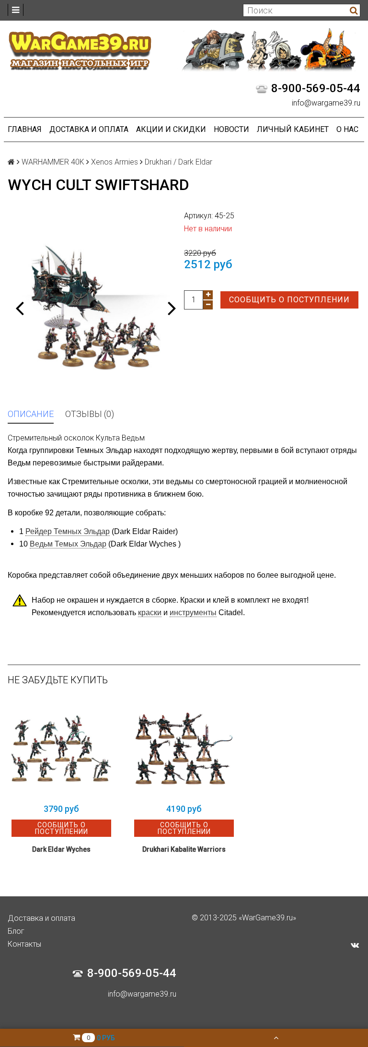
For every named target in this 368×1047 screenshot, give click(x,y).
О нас (347, 129)
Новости (231, 129)
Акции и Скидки (171, 129)
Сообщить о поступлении (289, 299)
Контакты (24, 944)
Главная (25, 129)
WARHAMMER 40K (53, 162)
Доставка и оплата (88, 129)
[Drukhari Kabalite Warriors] (184, 748)
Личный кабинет (293, 129)
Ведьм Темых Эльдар (68, 544)
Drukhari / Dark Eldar (178, 162)
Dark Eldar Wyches (61, 849)
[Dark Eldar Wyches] (61, 748)
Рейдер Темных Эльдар (67, 531)
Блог (16, 931)
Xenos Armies (114, 162)
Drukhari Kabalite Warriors (184, 849)
